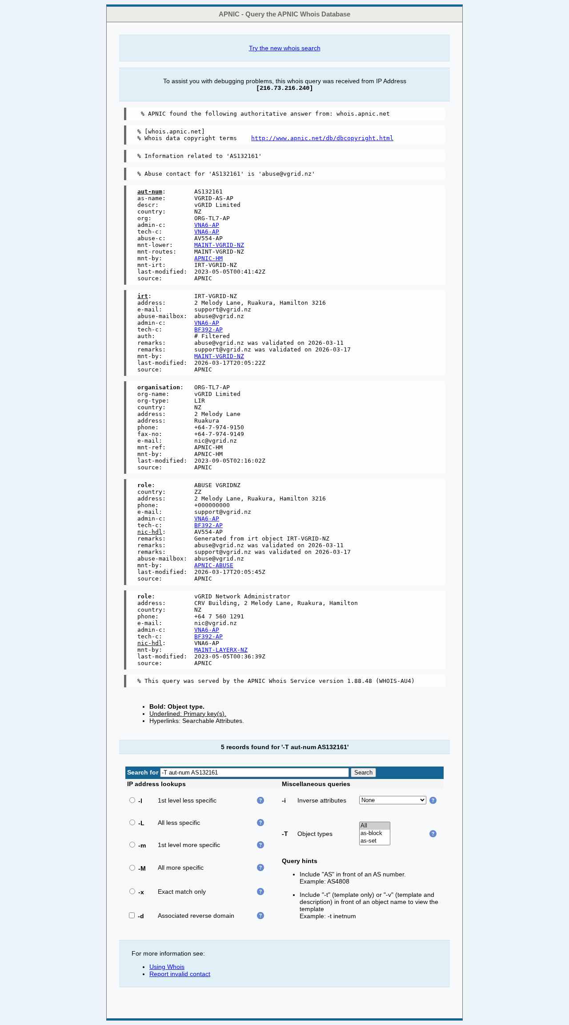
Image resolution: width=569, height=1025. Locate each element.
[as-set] (375, 841)
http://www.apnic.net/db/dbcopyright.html (322, 138)
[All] (375, 826)
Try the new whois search (285, 48)
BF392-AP (208, 329)
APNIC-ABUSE (213, 565)
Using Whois (166, 966)
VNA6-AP (206, 225)
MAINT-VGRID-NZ (219, 245)
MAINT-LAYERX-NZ (221, 649)
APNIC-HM (208, 258)
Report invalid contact (179, 973)
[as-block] (375, 833)
